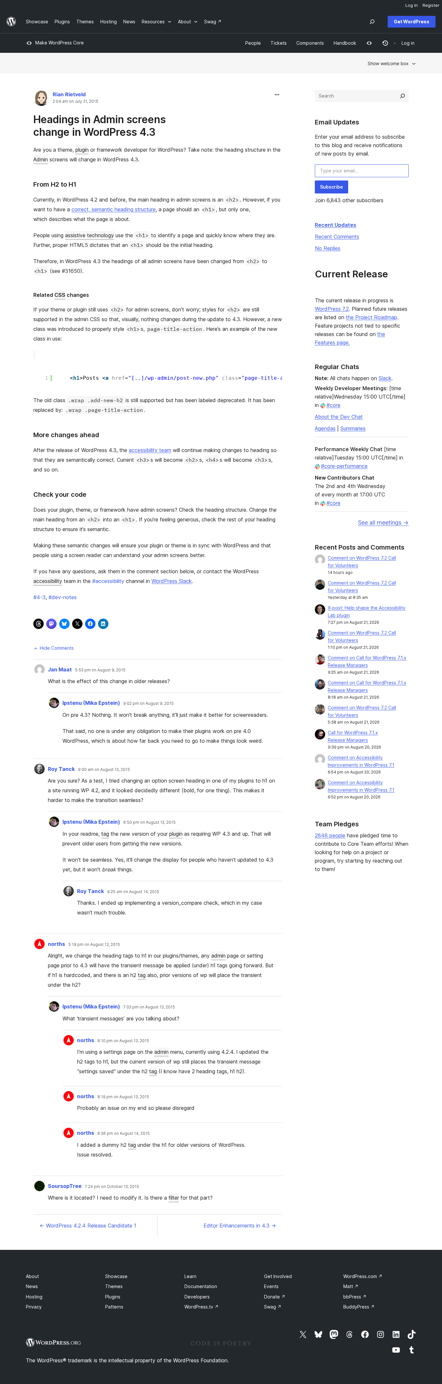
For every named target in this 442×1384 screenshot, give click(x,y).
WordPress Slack (171, 581)
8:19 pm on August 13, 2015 (123, 1097)
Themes (114, 1286)
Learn (190, 1276)
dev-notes (63, 597)
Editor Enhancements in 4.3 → (240, 1225)
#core (333, 405)
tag (105, 834)
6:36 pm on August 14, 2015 (123, 1133)
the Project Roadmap (371, 317)
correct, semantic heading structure (114, 209)
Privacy (34, 1306)
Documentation (200, 1286)
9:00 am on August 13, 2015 (104, 769)
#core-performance (344, 466)
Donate (274, 1296)
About (32, 1276)
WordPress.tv (201, 1306)
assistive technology (89, 235)
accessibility (47, 581)
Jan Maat (60, 669)
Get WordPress (411, 21)
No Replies (327, 248)
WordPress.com (362, 1276)
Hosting (34, 1296)
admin (218, 955)
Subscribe (331, 187)
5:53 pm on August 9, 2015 (100, 670)
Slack (385, 378)
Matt (351, 1286)
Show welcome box (388, 63)
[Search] (402, 96)
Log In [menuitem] (411, 5)
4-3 (39, 597)
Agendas (325, 428)
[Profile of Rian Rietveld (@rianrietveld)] (41, 99)
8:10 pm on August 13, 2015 (123, 1041)
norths (56, 944)
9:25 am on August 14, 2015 (133, 892)
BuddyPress (359, 1306)
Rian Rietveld (69, 94)
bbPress (355, 1296)
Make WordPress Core (59, 42)
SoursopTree (65, 1186)
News (32, 1286)
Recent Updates (335, 225)
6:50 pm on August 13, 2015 (149, 822)
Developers (197, 1296)
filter (174, 1197)
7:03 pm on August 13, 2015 (149, 1007)
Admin (40, 159)
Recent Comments (337, 236)
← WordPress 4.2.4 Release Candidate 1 (87, 1225)
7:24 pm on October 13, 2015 (112, 1186)
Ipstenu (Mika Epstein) (91, 703)
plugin (82, 149)
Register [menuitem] (431, 5)
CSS (59, 295)
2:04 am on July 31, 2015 (75, 101)
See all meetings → (383, 522)
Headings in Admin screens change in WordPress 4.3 (99, 125)
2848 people (330, 835)
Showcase (116, 1276)
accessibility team (150, 450)
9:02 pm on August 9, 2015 (148, 703)
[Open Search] (372, 21)
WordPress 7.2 (332, 309)
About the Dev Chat (339, 416)
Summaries (353, 428)
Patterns (114, 1306)
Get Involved (278, 1276)
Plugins (112, 1296)
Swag (273, 1306)
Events (271, 1286)
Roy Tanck (61, 769)
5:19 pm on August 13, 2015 (94, 944)
